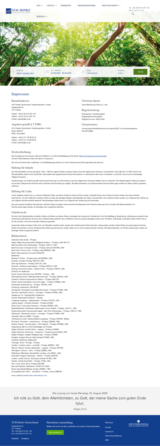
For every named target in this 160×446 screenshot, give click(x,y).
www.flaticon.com (40, 375)
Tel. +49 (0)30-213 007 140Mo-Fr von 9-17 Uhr (139, 9)
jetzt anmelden (54, 432)
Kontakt (108, 427)
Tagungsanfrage (86, 5)
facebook (15, 438)
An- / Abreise (56, 70)
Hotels (50, 5)
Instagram (25, 438)
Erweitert (121, 70)
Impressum (109, 431)
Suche (140, 72)
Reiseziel (19, 70)
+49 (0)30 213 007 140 (23, 431)
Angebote (66, 5)
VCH (39, 5)
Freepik (26, 375)
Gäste (88, 70)
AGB (107, 440)
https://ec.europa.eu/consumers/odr (92, 156)
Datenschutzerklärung (113, 436)
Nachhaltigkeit (110, 5)
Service (41, 16)
